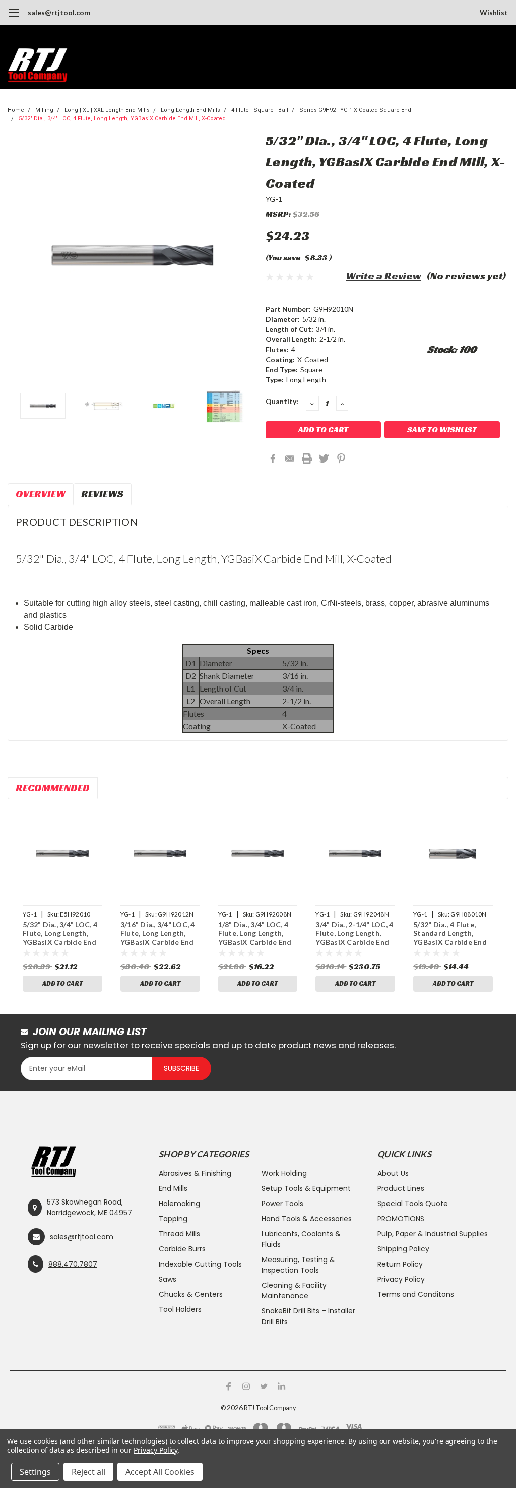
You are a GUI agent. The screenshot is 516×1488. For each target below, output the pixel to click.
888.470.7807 (72, 1264)
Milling (44, 110)
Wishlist (494, 12)
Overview (41, 493)
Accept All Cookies (160, 1471)
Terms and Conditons (415, 1294)
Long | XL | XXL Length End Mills (107, 110)
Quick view (62, 853)
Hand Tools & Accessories (307, 1219)
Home (16, 110)
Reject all (88, 1471)
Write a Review (383, 275)
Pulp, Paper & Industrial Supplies (432, 1234)
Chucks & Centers (191, 1294)
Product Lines (400, 1188)
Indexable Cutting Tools (200, 1264)
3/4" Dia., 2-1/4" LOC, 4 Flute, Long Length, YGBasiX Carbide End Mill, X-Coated (354, 934)
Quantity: (282, 401)
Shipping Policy (403, 1249)
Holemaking (179, 1203)
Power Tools (282, 1203)
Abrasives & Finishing (195, 1173)
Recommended (53, 787)
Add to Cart (62, 983)
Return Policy (400, 1264)
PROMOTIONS (400, 1219)
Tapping (173, 1219)
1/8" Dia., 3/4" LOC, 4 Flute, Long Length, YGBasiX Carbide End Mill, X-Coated (255, 934)
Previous (20, 255)
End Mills (173, 1188)
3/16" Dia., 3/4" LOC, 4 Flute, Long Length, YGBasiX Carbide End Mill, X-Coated (157, 934)
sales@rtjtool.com (59, 12)
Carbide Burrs (182, 1249)
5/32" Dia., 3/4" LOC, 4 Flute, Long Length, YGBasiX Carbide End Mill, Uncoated (60, 934)
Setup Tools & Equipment (306, 1188)
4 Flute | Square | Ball (259, 110)
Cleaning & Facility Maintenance (294, 1290)
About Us (393, 1173)
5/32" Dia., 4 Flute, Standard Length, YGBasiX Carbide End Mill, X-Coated (450, 934)
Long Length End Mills (190, 110)
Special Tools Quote (412, 1203)
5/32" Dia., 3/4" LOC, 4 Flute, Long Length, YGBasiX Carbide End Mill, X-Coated (122, 118)
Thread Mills (179, 1234)
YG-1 (274, 199)
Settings (35, 1471)
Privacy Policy (401, 1279)
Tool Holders (180, 1309)
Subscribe (181, 1068)
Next (245, 255)
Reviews (102, 493)
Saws (167, 1279)
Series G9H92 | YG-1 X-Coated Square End (355, 110)
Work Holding (284, 1173)
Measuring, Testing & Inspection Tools (298, 1264)
